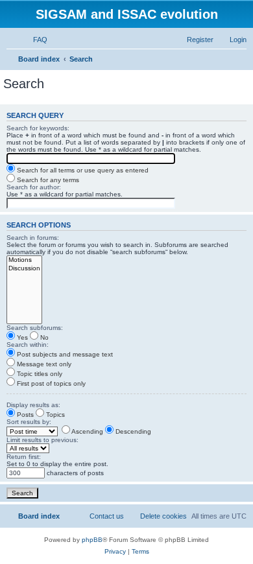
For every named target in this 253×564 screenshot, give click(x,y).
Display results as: (33, 404)
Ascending (86, 431)
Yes (21, 337)
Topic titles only (38, 373)
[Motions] (24, 260)
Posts (24, 414)
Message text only (43, 364)
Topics (54, 414)
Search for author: (33, 187)
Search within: (27, 344)
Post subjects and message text (64, 354)
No (43, 337)
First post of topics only (50, 383)
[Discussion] (24, 268)
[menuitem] (34, 39)
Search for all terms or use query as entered (82, 170)
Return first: (23, 456)
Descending (132, 431)
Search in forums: (32, 237)
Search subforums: (34, 327)
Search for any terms (47, 179)
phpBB (92, 539)
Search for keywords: (37, 128)
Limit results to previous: (42, 439)
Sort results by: (28, 421)
